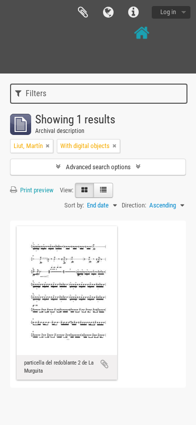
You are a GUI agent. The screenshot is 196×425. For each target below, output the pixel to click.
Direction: (134, 205)
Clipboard (82, 12)
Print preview (36, 190)
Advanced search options (98, 167)
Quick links (133, 12)
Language (108, 12)
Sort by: (74, 205)
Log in (168, 12)
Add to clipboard (105, 364)
